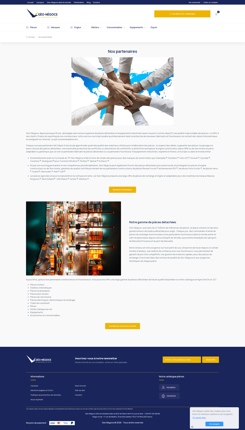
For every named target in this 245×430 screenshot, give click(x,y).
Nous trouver (80, 385)
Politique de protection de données (46, 395)
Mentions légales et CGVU (42, 390)
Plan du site (80, 390)
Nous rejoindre (37, 399)
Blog (89, 2)
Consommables (114, 27)
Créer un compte (210, 2)
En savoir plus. (199, 418)
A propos (40, 2)
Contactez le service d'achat (122, 326)
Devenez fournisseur (122, 189)
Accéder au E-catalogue (183, 13)
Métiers (95, 27)
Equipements (136, 27)
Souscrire (210, 359)
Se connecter (194, 2)
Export (154, 27)
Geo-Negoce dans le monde (59, 2)
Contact (96, 2)
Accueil (30, 2)
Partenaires (79, 2)
